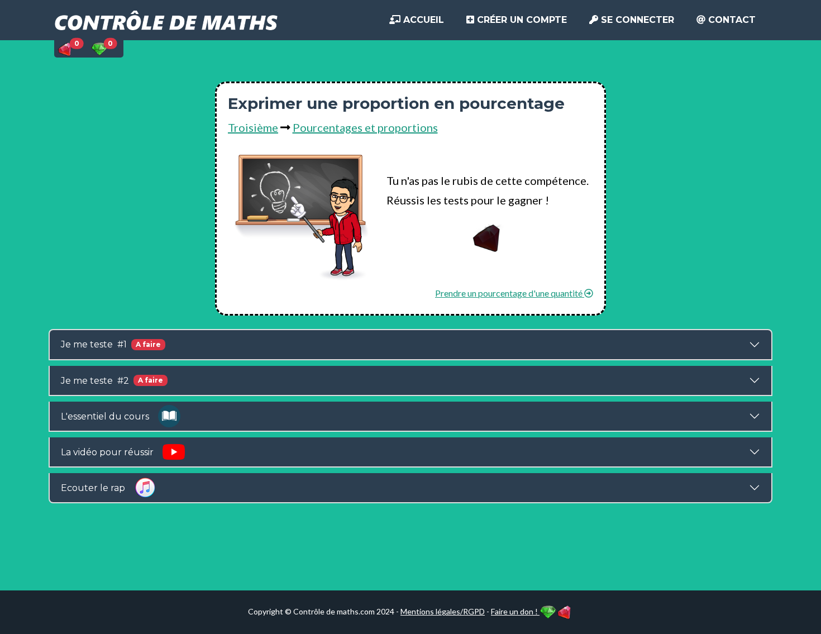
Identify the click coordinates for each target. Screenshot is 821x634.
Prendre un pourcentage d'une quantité (509, 293)
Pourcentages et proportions (365, 127)
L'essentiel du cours (109, 416)
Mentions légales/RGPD (442, 611)
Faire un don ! (515, 611)
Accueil (422, 20)
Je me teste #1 (111, 344)
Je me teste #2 (112, 380)
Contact (730, 20)
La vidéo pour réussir (112, 452)
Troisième (253, 127)
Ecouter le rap (97, 488)
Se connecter (636, 20)
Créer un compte (520, 20)
